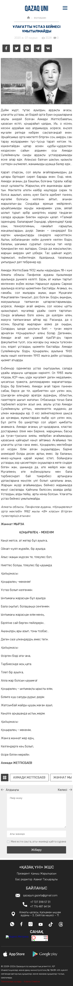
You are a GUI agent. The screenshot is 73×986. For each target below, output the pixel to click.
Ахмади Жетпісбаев (29, 777)
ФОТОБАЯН (40, 18)
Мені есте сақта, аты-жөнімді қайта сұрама (38, 841)
